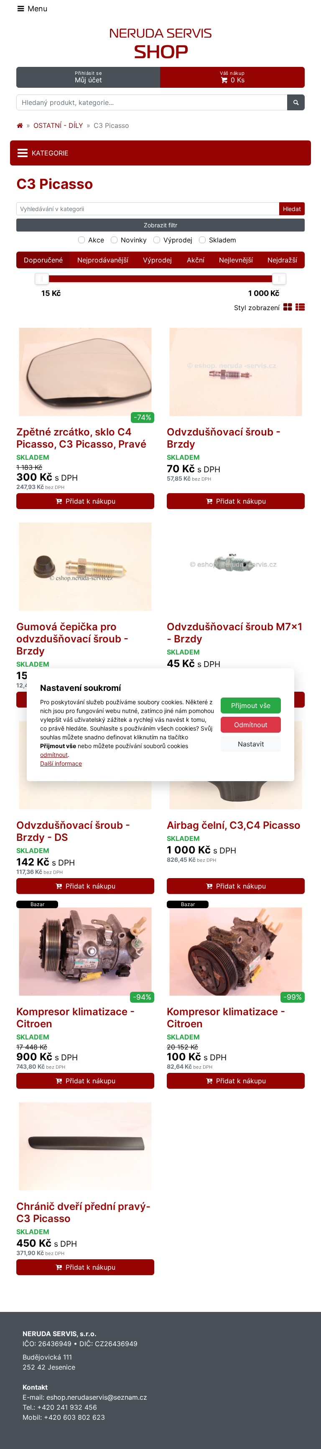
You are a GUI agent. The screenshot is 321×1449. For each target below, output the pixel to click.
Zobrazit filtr (160, 225)
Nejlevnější (236, 260)
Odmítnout (251, 725)
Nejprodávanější (102, 260)
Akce (96, 240)
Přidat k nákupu (90, 501)
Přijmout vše (250, 705)
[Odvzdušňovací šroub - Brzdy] (236, 372)
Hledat (292, 208)
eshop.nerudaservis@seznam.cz (96, 1397)
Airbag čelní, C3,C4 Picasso (234, 825)
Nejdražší (282, 260)
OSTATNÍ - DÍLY (58, 125)
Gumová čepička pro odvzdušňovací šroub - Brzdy (72, 639)
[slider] (42, 279)
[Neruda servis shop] (19, 125)
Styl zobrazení (257, 307)
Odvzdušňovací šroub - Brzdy (223, 438)
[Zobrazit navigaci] (32, 8)
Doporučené (43, 260)
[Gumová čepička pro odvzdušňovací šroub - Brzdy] (85, 567)
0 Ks (232, 77)
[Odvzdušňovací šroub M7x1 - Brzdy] (236, 567)
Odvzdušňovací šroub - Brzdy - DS (73, 831)
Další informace (61, 763)
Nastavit (251, 744)
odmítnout (54, 754)
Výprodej (177, 240)
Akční (195, 260)
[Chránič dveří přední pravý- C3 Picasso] (85, 1146)
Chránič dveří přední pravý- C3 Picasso (83, 1212)
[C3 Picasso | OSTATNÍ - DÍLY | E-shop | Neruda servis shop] (160, 43)
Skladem (222, 240)
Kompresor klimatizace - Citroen (75, 1018)
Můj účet (88, 77)
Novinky (134, 240)
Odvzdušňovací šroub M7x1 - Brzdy (235, 633)
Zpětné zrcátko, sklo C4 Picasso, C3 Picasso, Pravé (81, 438)
